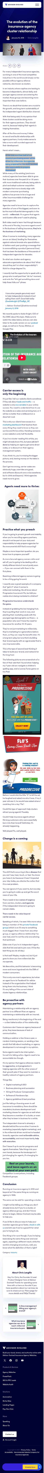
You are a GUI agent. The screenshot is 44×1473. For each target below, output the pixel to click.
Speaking (6, 1421)
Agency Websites (9, 1372)
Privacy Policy (26, 1450)
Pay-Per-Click (8, 1409)
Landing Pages (8, 1405)
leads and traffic (24, 401)
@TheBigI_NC (24, 301)
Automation (7, 1397)
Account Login (10, 1439)
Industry (14, 1252)
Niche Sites (7, 1401)
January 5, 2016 (11, 308)
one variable (20, 404)
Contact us (9, 1434)
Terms (34, 1450)
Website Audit (8, 1384)
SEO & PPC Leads (9, 1380)
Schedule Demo (30, 1467)
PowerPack (7, 1376)
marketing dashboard (12, 424)
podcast (34, 322)
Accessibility (9, 1452)
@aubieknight (11, 301)
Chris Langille (33, 37)
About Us (6, 1425)
